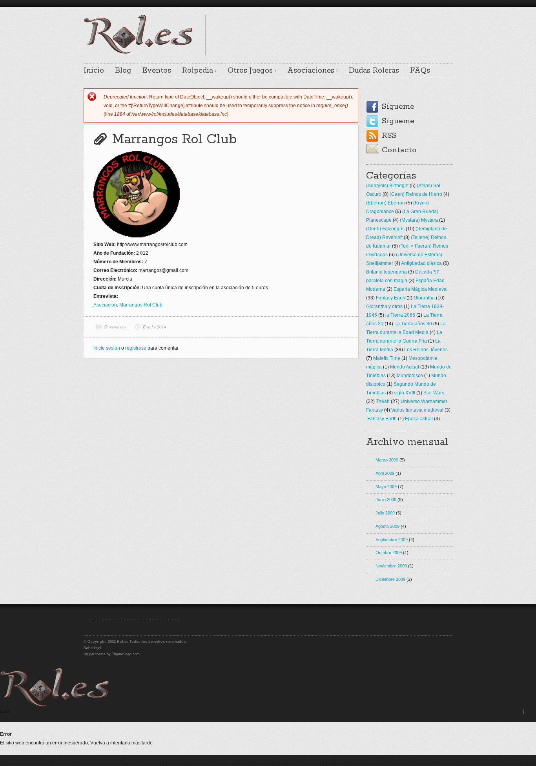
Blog (123, 70)
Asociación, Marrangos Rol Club (127, 305)
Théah (383, 401)
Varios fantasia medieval (417, 410)
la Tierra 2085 (400, 315)
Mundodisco (410, 375)
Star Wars (433, 393)
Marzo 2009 (387, 460)
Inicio (94, 70)
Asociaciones (310, 70)
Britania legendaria (386, 272)
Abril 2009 (385, 473)
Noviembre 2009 (391, 566)
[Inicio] (54, 705)
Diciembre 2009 (390, 579)
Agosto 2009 (387, 526)
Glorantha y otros (384, 306)
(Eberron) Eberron (385, 203)
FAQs (420, 70)
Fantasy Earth (390, 298)
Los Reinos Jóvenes (426, 349)
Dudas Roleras (374, 70)
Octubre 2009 (389, 552)
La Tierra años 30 (413, 323)
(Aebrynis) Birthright (387, 185)
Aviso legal (92, 648)
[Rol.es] (138, 52)
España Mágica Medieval (421, 289)
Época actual (419, 418)
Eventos (156, 70)
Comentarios (115, 327)
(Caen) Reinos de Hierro (416, 194)
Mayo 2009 (386, 486)
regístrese (135, 348)
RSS (389, 135)
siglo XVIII (404, 393)
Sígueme (398, 106)
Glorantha (424, 298)
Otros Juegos (250, 70)
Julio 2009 (385, 513)
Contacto (399, 150)
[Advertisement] (360, 26)
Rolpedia (197, 70)
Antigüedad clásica (421, 263)
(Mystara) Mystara (419, 220)
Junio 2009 (386, 499)
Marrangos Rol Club (174, 139)
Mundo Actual (404, 367)
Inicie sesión (106, 348)
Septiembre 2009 (392, 539)
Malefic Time (386, 358)
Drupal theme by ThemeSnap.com (112, 654)
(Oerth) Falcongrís (385, 229)
